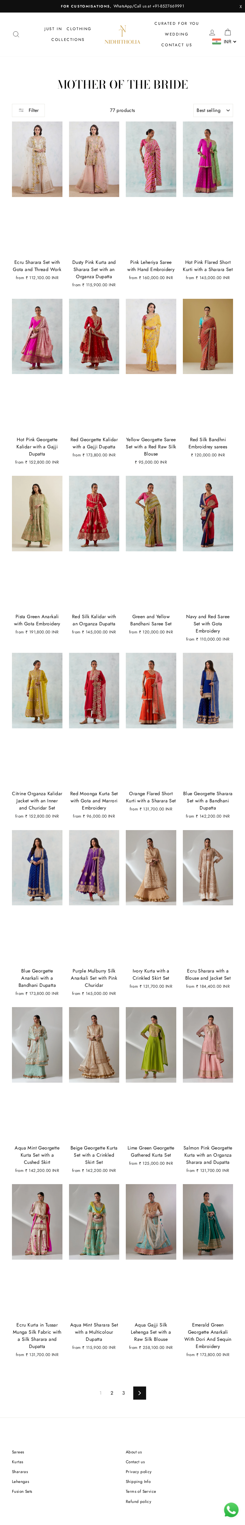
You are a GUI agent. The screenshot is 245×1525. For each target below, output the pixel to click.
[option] (122, 6)
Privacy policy (139, 1472)
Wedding (177, 34)
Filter (33, 110)
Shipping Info (138, 1481)
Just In (53, 29)
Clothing (79, 29)
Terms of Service (141, 1491)
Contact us (176, 45)
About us (134, 1452)
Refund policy (138, 1501)
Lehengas (20, 1481)
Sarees (18, 1452)
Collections (68, 39)
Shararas (20, 1472)
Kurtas (17, 1462)
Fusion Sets (22, 1491)
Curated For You (176, 23)
